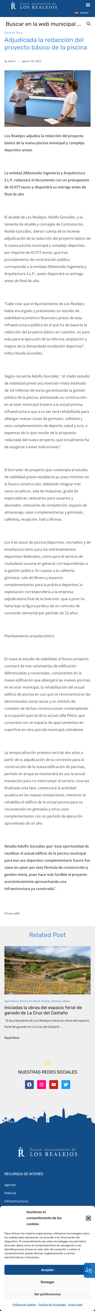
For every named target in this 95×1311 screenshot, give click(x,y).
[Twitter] (65, 1084)
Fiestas (45, 1001)
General (9, 32)
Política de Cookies (24, 1304)
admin (12, 61)
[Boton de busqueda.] (88, 23)
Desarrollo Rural (30, 1001)
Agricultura (11, 1001)
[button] (88, 1218)
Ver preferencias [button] (47, 1294)
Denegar (47, 1282)
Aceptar (47, 1270)
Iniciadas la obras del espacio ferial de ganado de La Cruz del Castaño (43, 1010)
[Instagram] (41, 1084)
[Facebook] (29, 1084)
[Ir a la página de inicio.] (34, 5)
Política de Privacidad (52, 1304)
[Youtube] (53, 1084)
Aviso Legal (75, 1304)
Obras (19, 32)
